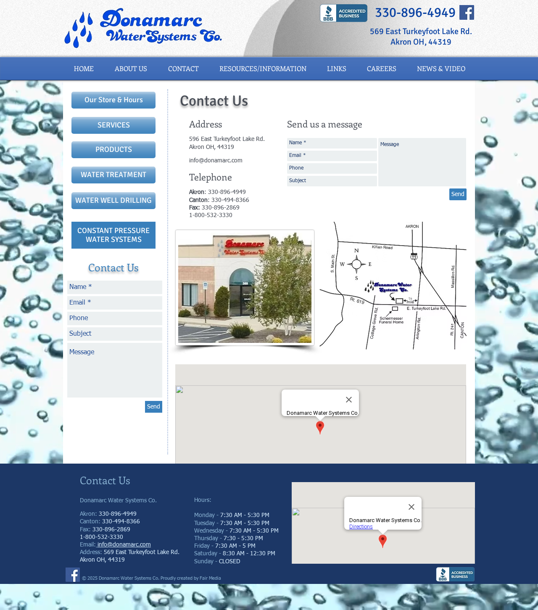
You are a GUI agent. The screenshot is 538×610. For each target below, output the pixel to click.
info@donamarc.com (216, 161)
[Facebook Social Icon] (466, 12)
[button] (440, 68)
